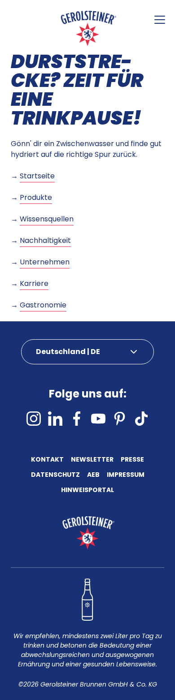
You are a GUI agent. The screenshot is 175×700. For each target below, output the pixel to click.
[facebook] (77, 418)
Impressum (125, 475)
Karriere (34, 283)
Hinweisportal (87, 490)
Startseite (37, 176)
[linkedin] (55, 418)
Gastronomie (43, 305)
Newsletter (92, 460)
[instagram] (33, 418)
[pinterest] (120, 418)
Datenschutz (55, 475)
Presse (132, 460)
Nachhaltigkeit (45, 240)
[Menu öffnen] (159, 19)
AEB (93, 475)
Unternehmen (45, 262)
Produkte (36, 197)
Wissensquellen (47, 219)
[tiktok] (141, 418)
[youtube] (98, 418)
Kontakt (47, 460)
